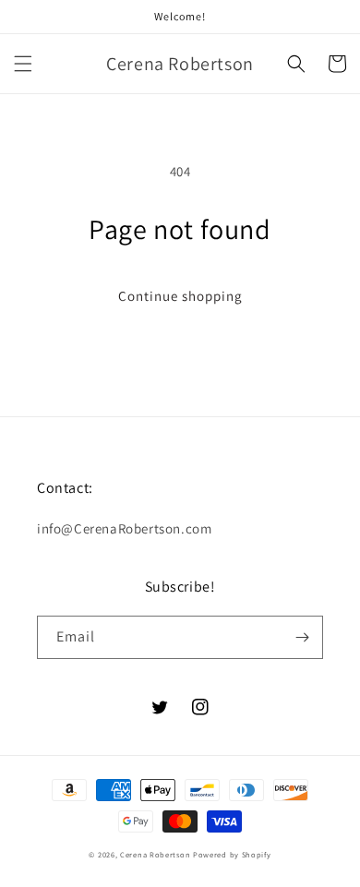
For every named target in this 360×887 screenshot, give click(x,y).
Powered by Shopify (232, 854)
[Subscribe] (302, 637)
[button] (23, 63)
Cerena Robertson (155, 854)
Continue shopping (180, 296)
